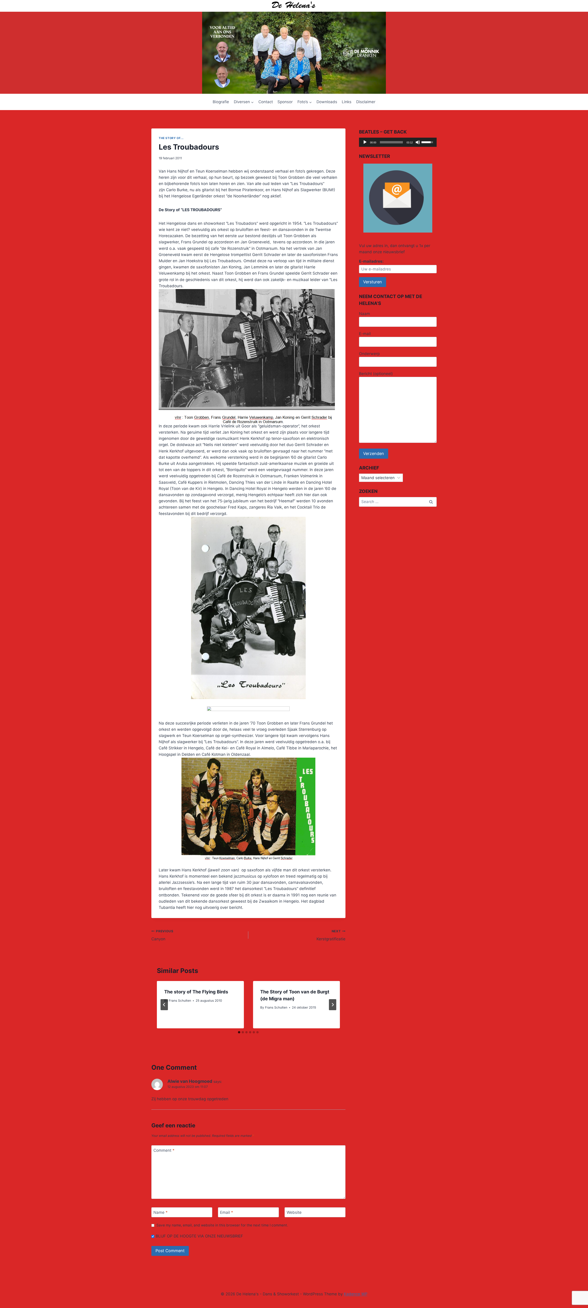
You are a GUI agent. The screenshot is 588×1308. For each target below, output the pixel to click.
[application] (398, 142)
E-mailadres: (371, 261)
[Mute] (418, 142)
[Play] (365, 142)
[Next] (332, 1004)
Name (160, 1212)
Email (226, 1212)
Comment (164, 1150)
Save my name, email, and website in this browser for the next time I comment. (222, 1225)
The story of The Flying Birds (196, 992)
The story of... (171, 138)
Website (294, 1212)
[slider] (391, 142)
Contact (265, 102)
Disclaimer (365, 102)
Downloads (327, 102)
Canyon (162, 935)
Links (346, 102)
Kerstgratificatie (331, 935)
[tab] (239, 1032)
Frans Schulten (180, 1000)
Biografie (221, 102)
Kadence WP (356, 1294)
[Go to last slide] (164, 1004)
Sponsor (285, 102)
